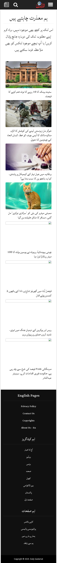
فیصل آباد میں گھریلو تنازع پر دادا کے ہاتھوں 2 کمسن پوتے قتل (28, 293)
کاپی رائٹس (28, 521)
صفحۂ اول (29, 499)
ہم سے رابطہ (28, 543)
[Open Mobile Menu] (50, 5)
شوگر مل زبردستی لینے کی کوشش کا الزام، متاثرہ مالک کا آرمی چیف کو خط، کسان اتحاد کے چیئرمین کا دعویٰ (29, 135)
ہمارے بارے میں (28, 536)
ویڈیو (28, 457)
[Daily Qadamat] (40, 4)
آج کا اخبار (29, 449)
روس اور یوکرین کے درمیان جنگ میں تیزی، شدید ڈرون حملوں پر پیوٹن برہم (30, 332)
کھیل (28, 478)
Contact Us (29, 413)
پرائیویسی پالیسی (28, 529)
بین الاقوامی (28, 485)
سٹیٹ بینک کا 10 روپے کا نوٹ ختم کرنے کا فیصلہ (29, 94)
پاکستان (28, 492)
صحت (28, 471)
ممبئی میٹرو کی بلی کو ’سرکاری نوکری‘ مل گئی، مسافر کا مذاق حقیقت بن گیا (29, 215)
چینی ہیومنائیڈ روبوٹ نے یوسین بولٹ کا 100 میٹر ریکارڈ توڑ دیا (29, 254)
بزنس (28, 464)
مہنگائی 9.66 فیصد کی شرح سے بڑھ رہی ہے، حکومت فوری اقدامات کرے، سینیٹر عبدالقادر (30, 373)
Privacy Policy (28, 406)
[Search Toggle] (16, 5)
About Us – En (28, 427)
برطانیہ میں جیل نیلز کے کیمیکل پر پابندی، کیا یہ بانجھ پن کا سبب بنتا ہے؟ (30, 176)
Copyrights (28, 420)
